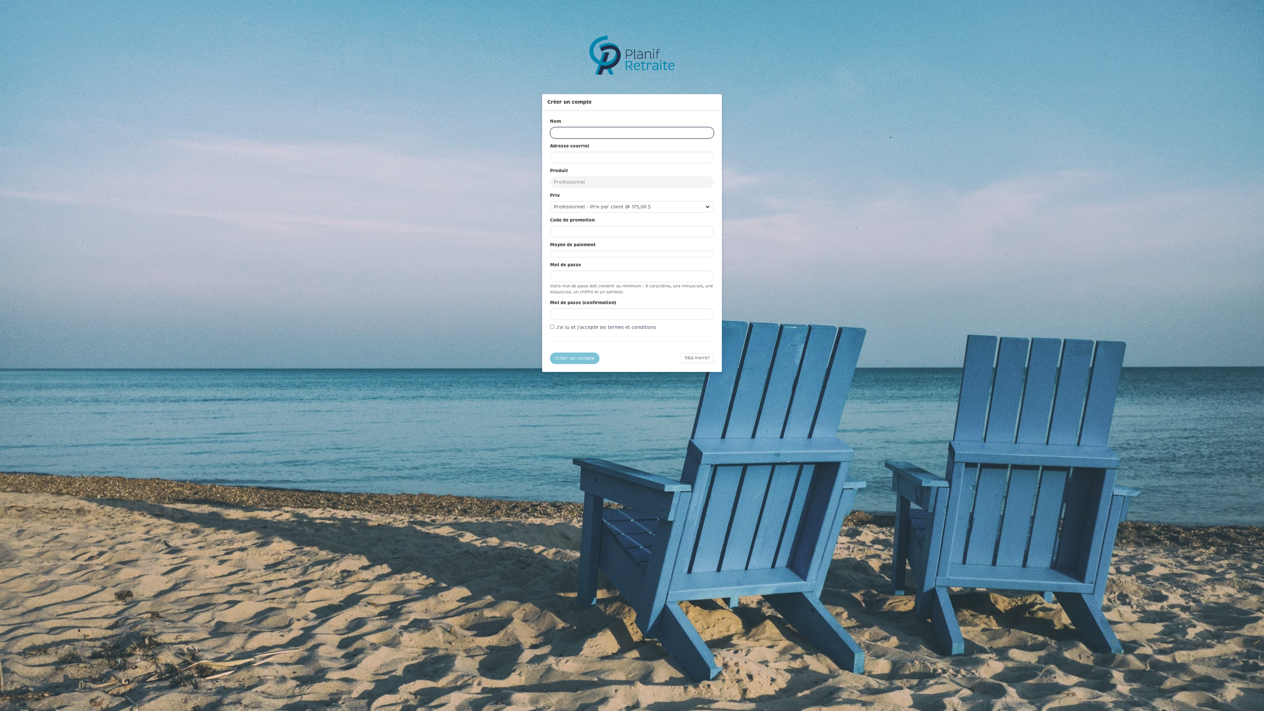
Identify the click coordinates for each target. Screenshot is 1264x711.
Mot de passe (566, 265)
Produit (559, 170)
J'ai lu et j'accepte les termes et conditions (606, 327)
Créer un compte (574, 358)
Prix (555, 195)
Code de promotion (573, 220)
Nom (556, 121)
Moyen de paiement (573, 245)
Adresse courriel (570, 146)
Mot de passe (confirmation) (584, 302)
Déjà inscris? (697, 358)
